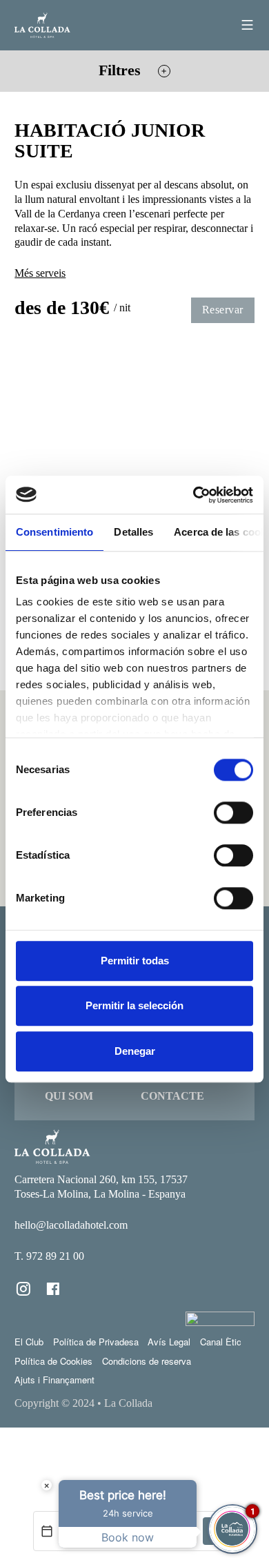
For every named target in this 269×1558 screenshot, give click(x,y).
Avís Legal (169, 1341)
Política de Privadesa (96, 1341)
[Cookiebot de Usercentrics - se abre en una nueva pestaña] (193, 495)
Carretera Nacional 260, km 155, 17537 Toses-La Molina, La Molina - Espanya (101, 1187)
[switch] (233, 812)
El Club (28, 1341)
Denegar (134, 1051)
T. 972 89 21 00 (49, 1256)
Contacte (172, 1096)
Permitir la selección (134, 1006)
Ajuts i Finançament (54, 1379)
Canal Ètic (220, 1341)
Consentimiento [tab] (54, 532)
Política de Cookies (53, 1360)
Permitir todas (135, 960)
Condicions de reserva (146, 1360)
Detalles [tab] (133, 532)
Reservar (222, 309)
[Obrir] (247, 24)
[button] (134, 71)
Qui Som (69, 1096)
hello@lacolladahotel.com (71, 1225)
